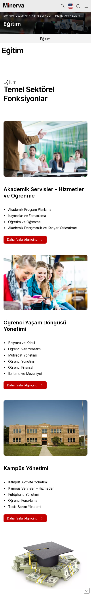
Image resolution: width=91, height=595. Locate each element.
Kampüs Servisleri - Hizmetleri (31, 488)
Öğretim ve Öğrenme (24, 222)
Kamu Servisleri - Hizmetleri (50, 15)
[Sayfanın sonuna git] (87, 591)
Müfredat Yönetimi (22, 355)
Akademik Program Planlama (29, 209)
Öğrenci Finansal (20, 367)
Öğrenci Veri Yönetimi (24, 349)
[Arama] (62, 6)
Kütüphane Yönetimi (23, 494)
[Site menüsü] (86, 6)
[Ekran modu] (78, 6)
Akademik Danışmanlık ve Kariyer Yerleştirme (42, 228)
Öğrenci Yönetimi (21, 361)
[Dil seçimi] (70, 6)
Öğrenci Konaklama (22, 500)
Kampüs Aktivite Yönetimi (27, 482)
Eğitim (76, 15)
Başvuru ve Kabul (21, 343)
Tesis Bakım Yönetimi (24, 507)
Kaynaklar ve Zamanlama (27, 216)
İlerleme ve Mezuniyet (25, 374)
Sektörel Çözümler (15, 15)
